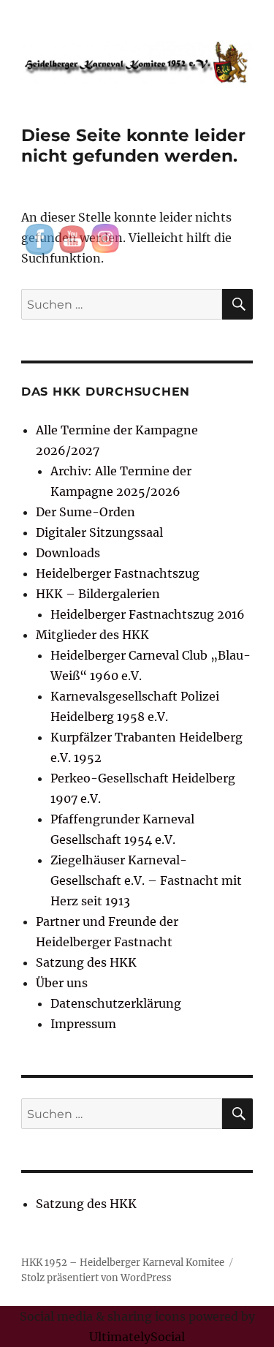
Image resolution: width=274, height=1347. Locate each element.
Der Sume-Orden (85, 512)
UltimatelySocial (137, 1336)
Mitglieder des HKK (92, 634)
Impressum (83, 1023)
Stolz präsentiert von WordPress (96, 1278)
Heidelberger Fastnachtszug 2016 (147, 614)
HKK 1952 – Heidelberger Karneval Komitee (122, 1262)
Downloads (68, 553)
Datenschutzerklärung (115, 1003)
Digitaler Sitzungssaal (99, 532)
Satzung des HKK (86, 962)
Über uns (62, 983)
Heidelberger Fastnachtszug (117, 573)
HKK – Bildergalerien (98, 593)
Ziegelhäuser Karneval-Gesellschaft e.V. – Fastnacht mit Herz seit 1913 (146, 880)
